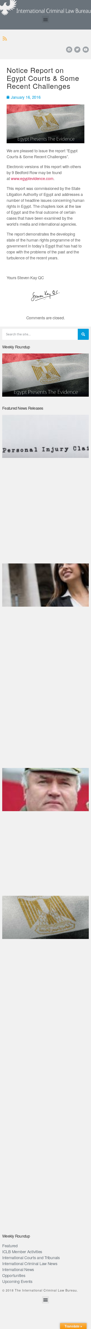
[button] (45, 19)
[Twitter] (77, 49)
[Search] (83, 334)
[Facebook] (69, 49)
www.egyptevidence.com (32, 178)
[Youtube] (86, 49)
